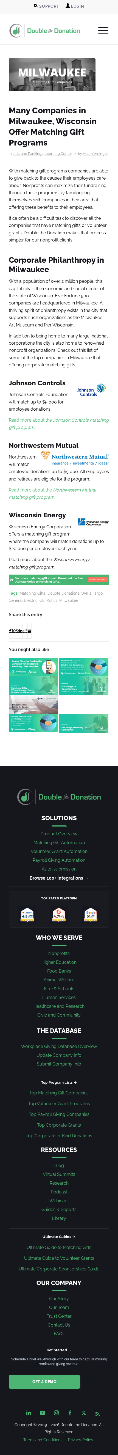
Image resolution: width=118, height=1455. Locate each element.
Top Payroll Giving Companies (59, 1114)
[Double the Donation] (45, 30)
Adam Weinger (95, 154)
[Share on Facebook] (10, 630)
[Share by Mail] (29, 630)
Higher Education (59, 962)
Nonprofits (59, 953)
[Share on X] (13, 630)
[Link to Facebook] (70, 1413)
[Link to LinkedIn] (29, 1413)
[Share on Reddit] (25, 630)
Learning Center (58, 154)
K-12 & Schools (59, 988)
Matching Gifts (32, 593)
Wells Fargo (92, 593)
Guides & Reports (59, 1209)
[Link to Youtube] (42, 1413)
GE (42, 600)
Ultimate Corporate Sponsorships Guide (59, 1269)
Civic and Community (59, 1015)
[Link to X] (84, 1413)
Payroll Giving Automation (59, 860)
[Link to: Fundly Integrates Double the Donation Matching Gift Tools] (33, 704)
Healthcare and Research (59, 1006)
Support (48, 6)
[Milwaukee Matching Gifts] (52, 74)
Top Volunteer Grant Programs (59, 1103)
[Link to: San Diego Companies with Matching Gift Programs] (83, 723)
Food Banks (59, 971)
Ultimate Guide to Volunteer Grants (59, 1258)
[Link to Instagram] (56, 1413)
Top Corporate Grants (59, 1125)
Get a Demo (44, 1382)
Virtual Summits (59, 1174)
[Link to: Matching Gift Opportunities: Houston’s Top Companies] (83, 685)
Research (59, 1183)
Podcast (59, 1192)
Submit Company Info (59, 1064)
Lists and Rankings (28, 154)
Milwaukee (68, 600)
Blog (59, 1165)
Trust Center (59, 1316)
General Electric (23, 600)
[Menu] (100, 30)
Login (77, 6)
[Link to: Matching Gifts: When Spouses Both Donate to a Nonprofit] (33, 685)
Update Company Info (59, 1055)
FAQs (59, 1333)
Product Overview (59, 833)
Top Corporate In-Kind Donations (59, 1135)
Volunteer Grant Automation (59, 851)
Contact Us (59, 1325)
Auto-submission (59, 869)
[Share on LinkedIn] (21, 630)
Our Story (59, 1298)
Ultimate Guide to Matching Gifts (59, 1247)
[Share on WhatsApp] (17, 630)
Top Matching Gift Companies (59, 1093)
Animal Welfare (59, 979)
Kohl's (52, 600)
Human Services (59, 997)
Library (59, 1218)
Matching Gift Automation (59, 842)
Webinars (59, 1200)
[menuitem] (46, 6)
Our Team (59, 1307)
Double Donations (63, 593)
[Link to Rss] (97, 1413)
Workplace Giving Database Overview (59, 1046)
